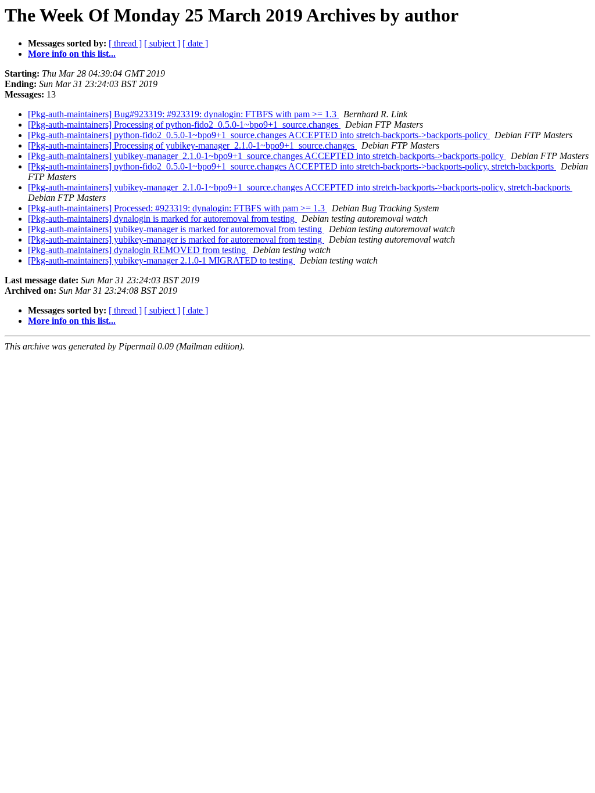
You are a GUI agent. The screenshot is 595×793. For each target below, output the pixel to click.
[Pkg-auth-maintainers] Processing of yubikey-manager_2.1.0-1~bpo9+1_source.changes (192, 145)
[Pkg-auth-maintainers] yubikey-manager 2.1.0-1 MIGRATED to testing (161, 260)
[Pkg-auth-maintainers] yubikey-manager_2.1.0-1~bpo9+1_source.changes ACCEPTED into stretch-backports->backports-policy (267, 156)
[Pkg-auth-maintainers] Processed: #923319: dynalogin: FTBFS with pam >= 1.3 (177, 208)
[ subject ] (162, 43)
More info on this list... (72, 54)
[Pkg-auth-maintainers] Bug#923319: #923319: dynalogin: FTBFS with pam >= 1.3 (183, 114)
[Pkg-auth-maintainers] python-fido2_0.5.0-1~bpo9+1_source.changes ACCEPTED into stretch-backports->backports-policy (259, 135)
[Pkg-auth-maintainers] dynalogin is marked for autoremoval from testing (162, 219)
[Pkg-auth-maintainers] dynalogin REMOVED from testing (138, 250)
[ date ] (195, 43)
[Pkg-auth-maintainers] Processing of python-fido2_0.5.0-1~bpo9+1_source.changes (184, 124)
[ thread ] (125, 43)
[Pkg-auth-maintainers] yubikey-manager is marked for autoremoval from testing (176, 229)
